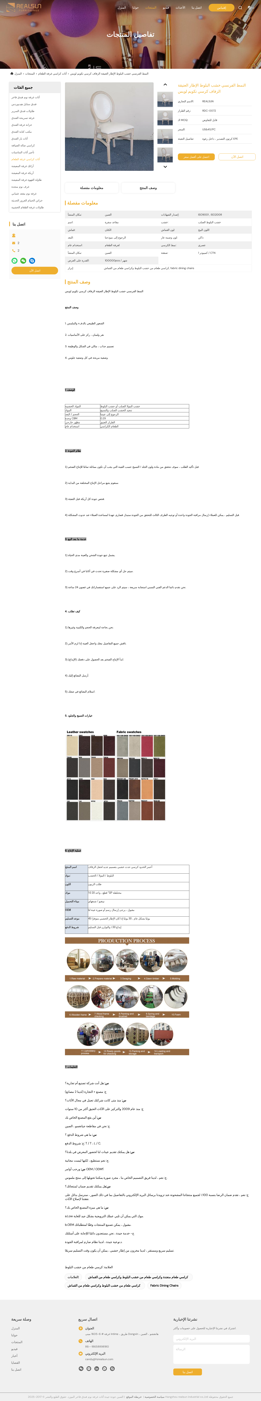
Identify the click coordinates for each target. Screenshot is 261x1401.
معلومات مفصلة (91, 188)
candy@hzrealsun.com (99, 1359)
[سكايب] (32, 260)
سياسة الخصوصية (155, 1397)
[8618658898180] (104, 1369)
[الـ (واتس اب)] (14, 260)
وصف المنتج (148, 188)
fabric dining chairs (164, 1285)
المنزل (122, 8)
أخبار (14, 1356)
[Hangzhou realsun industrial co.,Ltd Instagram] (89, 1369)
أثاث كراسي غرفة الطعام (52, 73)
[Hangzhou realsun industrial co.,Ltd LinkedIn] (96, 1369)
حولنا (135, 8)
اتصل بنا (197, 8)
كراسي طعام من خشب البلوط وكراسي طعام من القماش (104, 1285)
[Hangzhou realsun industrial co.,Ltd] (23, 7)
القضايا (15, 1363)
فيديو (166, 8)
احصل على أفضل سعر (196, 157)
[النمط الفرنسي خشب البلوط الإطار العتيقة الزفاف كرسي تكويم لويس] (109, 126)
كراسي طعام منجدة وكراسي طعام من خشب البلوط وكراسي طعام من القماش (138, 1277)
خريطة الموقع (134, 1397)
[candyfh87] (112, 1369)
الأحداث (180, 8)
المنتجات (150, 8)
